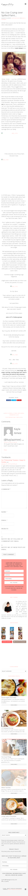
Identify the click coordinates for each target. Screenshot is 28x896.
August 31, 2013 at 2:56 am (10, 442)
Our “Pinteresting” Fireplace (13, 417)
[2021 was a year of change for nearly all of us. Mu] (12, 633)
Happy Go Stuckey (7, 6)
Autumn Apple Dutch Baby (8, 697)
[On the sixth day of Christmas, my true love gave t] (20, 633)
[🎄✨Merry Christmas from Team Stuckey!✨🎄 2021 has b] (3, 637)
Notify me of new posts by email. (13, 548)
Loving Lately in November (8, 816)
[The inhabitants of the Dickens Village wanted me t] (3, 633)
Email (4, 520)
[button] (25, 4)
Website (5, 528)
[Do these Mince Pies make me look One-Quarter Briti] (20, 637)
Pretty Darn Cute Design (15, 889)
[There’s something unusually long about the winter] (12, 629)
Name (4, 512)
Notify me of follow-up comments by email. (12, 540)
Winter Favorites (6, 787)
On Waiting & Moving (7, 728)
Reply (5, 450)
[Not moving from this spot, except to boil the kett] (20, 629)
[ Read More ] (14, 733)
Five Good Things (6, 757)
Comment (6, 489)
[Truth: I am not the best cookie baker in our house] (3, 629)
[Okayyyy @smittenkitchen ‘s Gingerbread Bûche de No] (12, 637)
